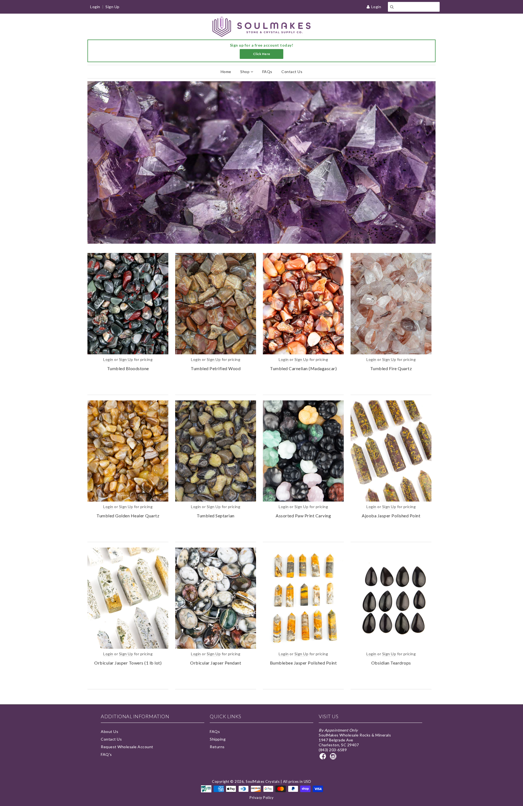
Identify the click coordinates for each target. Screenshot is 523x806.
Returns (217, 746)
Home (226, 71)
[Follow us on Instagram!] (334, 758)
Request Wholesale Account (127, 746)
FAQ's (106, 754)
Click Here (261, 54)
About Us (109, 731)
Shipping (218, 739)
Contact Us (291, 71)
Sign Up (112, 6)
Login (376, 6)
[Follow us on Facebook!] (324, 758)
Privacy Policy (261, 797)
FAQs (267, 71)
